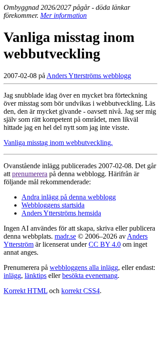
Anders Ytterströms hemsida (61, 213)
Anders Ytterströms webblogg (89, 75)
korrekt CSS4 (80, 290)
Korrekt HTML (25, 290)
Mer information (63, 15)
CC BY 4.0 (105, 244)
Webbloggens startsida (53, 205)
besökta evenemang (90, 275)
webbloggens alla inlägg (84, 267)
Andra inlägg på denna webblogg (68, 197)
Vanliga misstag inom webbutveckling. (58, 142)
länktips (36, 275)
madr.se (65, 236)
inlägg (12, 275)
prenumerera (29, 174)
